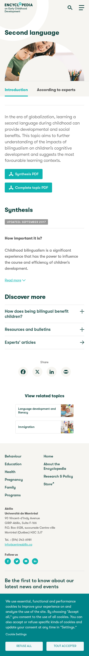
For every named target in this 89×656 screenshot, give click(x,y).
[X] (37, 372)
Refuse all (24, 646)
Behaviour (13, 456)
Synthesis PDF (27, 174)
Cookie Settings (16, 634)
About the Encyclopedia (55, 466)
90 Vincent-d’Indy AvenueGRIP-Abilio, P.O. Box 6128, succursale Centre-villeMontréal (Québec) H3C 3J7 (30, 525)
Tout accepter (65, 646)
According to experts (56, 90)
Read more (13, 280)
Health (10, 472)
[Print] (66, 372)
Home (48, 456)
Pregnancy (14, 480)
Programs (13, 495)
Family (10, 487)
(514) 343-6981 (22, 539)
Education (13, 464)
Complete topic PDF (31, 188)
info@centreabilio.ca (18, 544)
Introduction (16, 90)
